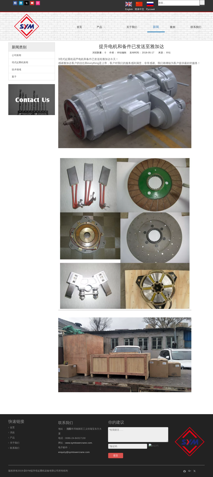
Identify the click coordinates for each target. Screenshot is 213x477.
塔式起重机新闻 (20, 62)
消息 (12, 432)
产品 (12, 437)
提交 (115, 455)
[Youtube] (32, 3)
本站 (168, 52)
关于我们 (14, 442)
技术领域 (16, 69)
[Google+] (190, 471)
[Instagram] (38, 3)
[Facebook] (15, 3)
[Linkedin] (21, 3)
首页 (12, 427)
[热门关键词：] (202, 2)
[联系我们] (31, 99)
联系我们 (14, 448)
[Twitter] (26, 3)
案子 (14, 76)
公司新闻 (16, 55)
